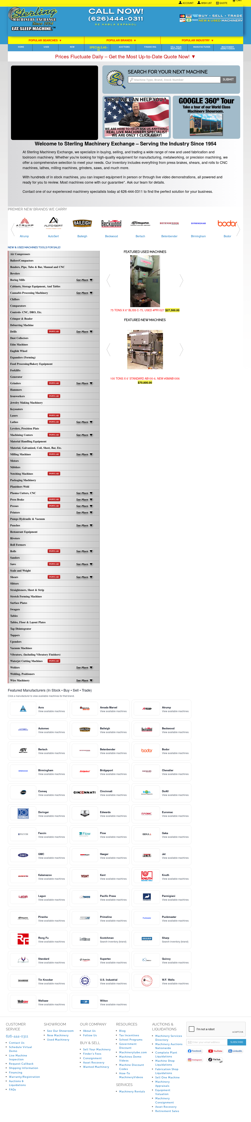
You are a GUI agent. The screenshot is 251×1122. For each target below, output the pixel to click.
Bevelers (15, 273)
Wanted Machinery (96, 1067)
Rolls (34, 551)
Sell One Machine (167, 1077)
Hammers (16, 390)
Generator (16, 377)
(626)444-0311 (116, 19)
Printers (15, 512)
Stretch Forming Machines (26, 596)
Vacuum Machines (21, 648)
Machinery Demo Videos (228, 48)
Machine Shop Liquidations (165, 1062)
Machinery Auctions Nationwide (169, 1046)
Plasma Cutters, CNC (23, 493)
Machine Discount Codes (131, 1067)
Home (21, 47)
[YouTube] (216, 1051)
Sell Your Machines (176, 48)
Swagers (15, 609)
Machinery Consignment (164, 1100)
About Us (89, 1031)
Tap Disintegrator (20, 629)
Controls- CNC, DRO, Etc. (26, 312)
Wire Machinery (20, 680)
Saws (34, 564)
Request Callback (21, 1063)
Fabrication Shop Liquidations (166, 1071)
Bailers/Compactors (21, 260)
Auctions (124, 47)
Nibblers (15, 467)
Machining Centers (34, 435)
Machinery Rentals (132, 1091)
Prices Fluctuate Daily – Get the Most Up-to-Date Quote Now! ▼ (125, 56)
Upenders (15, 641)
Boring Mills (17, 280)
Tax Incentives (129, 1035)
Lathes (34, 422)
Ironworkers (34, 396)
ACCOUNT (188, 3)
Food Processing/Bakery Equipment (31, 364)
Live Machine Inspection (18, 1057)
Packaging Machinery (23, 480)
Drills (34, 331)
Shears (34, 577)
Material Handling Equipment (28, 441)
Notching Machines (34, 474)
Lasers (34, 415)
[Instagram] (196, 1060)
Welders (15, 667)
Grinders (34, 383)
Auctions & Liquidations (17, 1083)
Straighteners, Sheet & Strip (27, 590)
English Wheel (18, 351)
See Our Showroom (60, 1031)
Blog (122, 1031)
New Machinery (58, 1035)
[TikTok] (216, 1060)
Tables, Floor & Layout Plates (27, 622)
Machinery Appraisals (162, 1083)
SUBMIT (228, 79)
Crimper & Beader (21, 319)
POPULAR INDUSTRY (198, 40)
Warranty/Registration (24, 1077)
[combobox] (182, 79)
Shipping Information (23, 1068)
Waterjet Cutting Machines (34, 661)
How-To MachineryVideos (131, 1075)
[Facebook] (196, 1051)
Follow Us (90, 1035)
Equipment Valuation (162, 1092)
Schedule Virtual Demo (20, 1049)
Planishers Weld (19, 486)
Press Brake (34, 499)
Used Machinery (58, 1039)
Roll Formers (18, 545)
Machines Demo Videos (130, 1058)
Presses (34, 506)
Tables (14, 616)
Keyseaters (16, 409)
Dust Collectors (19, 338)
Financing (150, 47)
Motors (14, 461)
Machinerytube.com (133, 1052)
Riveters (15, 538)
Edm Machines (19, 344)
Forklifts (15, 370)
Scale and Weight (20, 570)
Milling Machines (34, 454)
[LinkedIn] (237, 1051)
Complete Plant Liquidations (166, 1054)
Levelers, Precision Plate (24, 428)
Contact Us (17, 1042)
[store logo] (32, 19)
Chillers (14, 299)
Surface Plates (18, 603)
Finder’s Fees (92, 1053)
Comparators (18, 306)
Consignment (92, 1058)
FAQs (12, 1089)
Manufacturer (201, 47)
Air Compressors (20, 254)
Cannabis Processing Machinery (29, 293)
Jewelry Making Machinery (26, 402)
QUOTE (223, 3)
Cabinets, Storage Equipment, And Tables (35, 286)
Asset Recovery (94, 1062)
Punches (15, 525)
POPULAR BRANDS (121, 40)
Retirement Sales (167, 1111)
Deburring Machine (22, 325)
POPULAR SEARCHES (45, 40)
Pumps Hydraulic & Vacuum (27, 519)
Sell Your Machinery (97, 1049)
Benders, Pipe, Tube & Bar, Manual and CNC (37, 267)
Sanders (15, 558)
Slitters (14, 583)
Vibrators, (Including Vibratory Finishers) (35, 654)
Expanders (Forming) (23, 357)
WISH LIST (206, 3)
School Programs (131, 1039)
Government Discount (128, 1046)
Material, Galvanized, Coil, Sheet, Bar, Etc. (36, 448)
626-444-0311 (17, 1036)
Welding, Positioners (22, 674)
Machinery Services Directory (168, 1038)
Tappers (15, 635)
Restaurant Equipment (23, 532)
